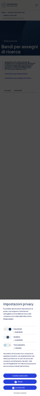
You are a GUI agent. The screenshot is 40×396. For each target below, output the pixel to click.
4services (18, 340)
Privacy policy (8, 319)
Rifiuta (20, 382)
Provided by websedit (20, 393)
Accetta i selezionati (20, 376)
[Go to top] (37, 393)
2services (18, 332)
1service (17, 348)
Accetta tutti (20, 388)
